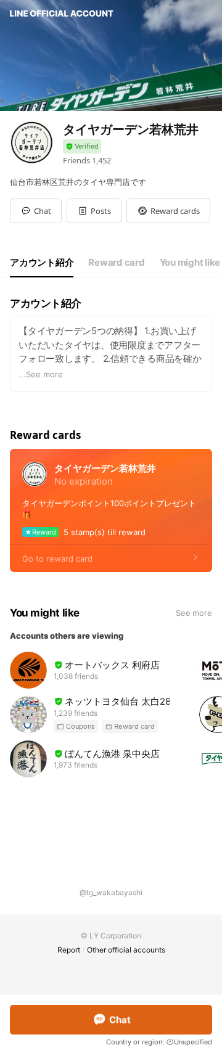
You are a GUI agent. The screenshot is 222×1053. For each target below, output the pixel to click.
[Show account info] (82, 146)
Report (68, 949)
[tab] (41, 262)
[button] (94, 211)
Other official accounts (126, 949)
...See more (40, 374)
